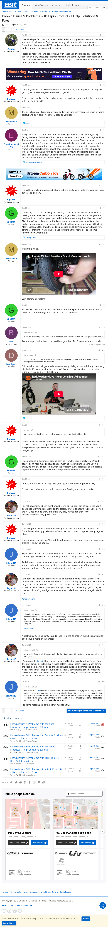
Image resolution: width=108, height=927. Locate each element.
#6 (104, 208)
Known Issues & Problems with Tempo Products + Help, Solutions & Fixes (36, 737)
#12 (103, 456)
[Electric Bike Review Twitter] (20, 911)
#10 (103, 350)
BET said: (27, 430)
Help (4, 905)
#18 (103, 605)
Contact (18, 905)
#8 (104, 305)
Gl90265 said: (29, 355)
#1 (104, 35)
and (33, 162)
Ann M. (7, 24)
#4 (104, 130)
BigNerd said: (29, 332)
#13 (103, 479)
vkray (98, 726)
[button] (31, 4)
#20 (103, 682)
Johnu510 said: (29, 650)
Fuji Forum (30, 764)
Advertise (28, 905)
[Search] (104, 7)
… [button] (13, 29)
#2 (104, 85)
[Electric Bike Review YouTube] (4, 911)
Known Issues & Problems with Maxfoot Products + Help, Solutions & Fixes (32, 725)
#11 (103, 425)
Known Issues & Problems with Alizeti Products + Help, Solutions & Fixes (36, 771)
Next (22, 29)
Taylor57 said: (29, 610)
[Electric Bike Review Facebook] (9, 911)
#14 (103, 501)
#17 (103, 574)
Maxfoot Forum (31, 730)
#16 (103, 549)
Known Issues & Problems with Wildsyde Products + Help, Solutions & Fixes (32, 748)
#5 (104, 185)
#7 (104, 244)
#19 (103, 645)
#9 (104, 327)
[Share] (100, 34)
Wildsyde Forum (32, 752)
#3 (104, 107)
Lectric (40, 661)
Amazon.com (28, 598)
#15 (103, 524)
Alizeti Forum (31, 775)
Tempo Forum (31, 741)
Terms (10, 905)
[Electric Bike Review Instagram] (15, 911)
